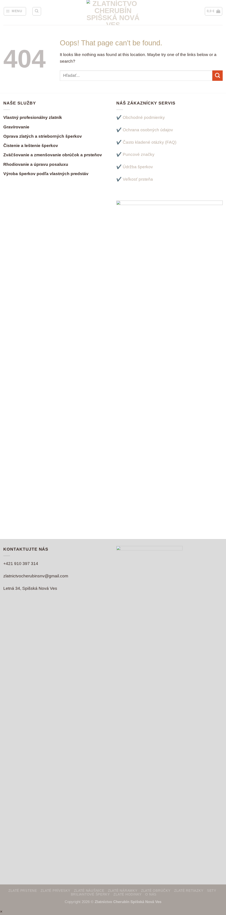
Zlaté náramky (122, 890)
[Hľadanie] (36, 11)
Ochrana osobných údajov (148, 130)
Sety (211, 890)
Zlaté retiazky (188, 890)
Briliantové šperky (90, 894)
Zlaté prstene (22, 890)
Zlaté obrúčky (156, 890)
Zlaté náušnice (89, 890)
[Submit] (217, 75)
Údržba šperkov (138, 166)
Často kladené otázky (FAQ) (149, 142)
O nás (150, 894)
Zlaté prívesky (55, 890)
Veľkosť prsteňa (138, 179)
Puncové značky (138, 154)
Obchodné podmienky (144, 117)
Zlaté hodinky (127, 894)
